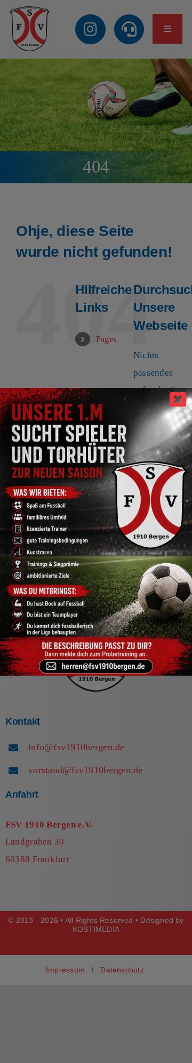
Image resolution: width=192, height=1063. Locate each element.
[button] (19, 1044)
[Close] (177, 399)
